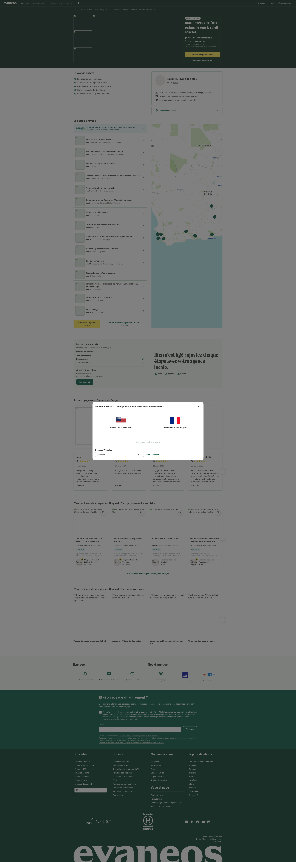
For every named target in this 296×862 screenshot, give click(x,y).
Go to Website (152, 454)
